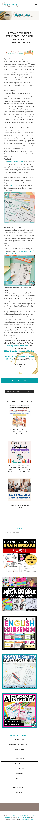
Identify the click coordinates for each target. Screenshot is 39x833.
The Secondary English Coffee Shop (18, 815)
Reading (19, 783)
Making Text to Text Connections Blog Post (19, 351)
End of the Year (19, 754)
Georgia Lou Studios (23, 817)
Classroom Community (19, 744)
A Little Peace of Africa (26, 819)
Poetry (19, 778)
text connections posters (15, 161)
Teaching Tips (19, 787)
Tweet (13, 380)
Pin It (26, 380)
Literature (19, 773)
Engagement (19, 758)
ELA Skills (19, 749)
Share (18, 380)
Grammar (19, 763)
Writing (19, 792)
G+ (22, 380)
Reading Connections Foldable (17, 346)
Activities (19, 739)
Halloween (20, 768)
